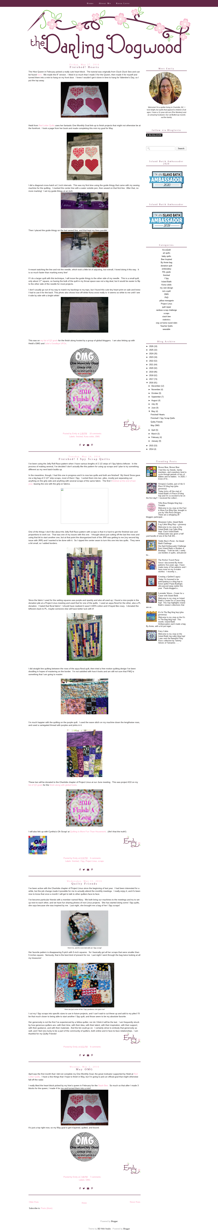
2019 (151, 372)
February (155, 437)
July (153, 404)
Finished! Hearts (85, 67)
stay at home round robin (166, 323)
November (156, 390)
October (155, 393)
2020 (151, 368)
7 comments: (96, 1177)
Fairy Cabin (163, 631)
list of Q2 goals (35, 785)
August (154, 401)
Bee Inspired (166, 259)
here (39, 74)
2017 (151, 379)
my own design (166, 288)
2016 (151, 383)
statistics (166, 320)
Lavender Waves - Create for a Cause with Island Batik (171, 594)
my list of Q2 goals (49, 340)
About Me (105, 3)
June (153, 408)
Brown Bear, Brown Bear (168, 467)
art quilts (166, 253)
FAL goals (166, 272)
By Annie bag (166, 262)
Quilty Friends (84, 883)
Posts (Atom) (46, 1208)
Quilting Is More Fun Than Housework (88, 831)
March (154, 434)
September (156, 397)
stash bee (166, 317)
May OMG (84, 1069)
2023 (151, 357)
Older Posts (34, 1202)
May (153, 411)
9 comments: (96, 1047)
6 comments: (96, 858)
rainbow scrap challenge (166, 310)
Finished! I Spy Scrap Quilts (84, 459)
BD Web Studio (104, 1229)
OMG (97, 437)
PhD (166, 298)
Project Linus (91, 861)
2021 (151, 365)
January (155, 441)
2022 (151, 361)
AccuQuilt (166, 250)
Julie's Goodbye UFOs (55, 343)
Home (90, 3)
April (153, 430)
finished (79, 437)
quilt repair (166, 307)
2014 (151, 449)
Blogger (114, 1221)
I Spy (82, 861)
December (156, 386)
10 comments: (96, 434)
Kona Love (123, 3)
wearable (166, 329)
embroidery (166, 269)
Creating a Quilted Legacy (169, 577)
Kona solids (89, 437)
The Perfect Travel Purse (168, 560)
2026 (151, 346)
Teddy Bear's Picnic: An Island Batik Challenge (171, 542)
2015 (151, 446)
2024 (151, 354)
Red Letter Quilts (47, 125)
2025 (151, 350)
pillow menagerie (166, 301)
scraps (101, 861)
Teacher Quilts (166, 326)
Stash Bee (103, 1085)
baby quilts (166, 256)
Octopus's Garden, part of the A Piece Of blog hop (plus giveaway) (171, 486)
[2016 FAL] (84, 414)
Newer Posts (135, 1202)
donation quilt (166, 266)
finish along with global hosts (63, 785)
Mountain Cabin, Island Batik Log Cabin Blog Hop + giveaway (172, 523)
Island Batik (166, 282)
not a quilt (166, 291)
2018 (151, 375)
